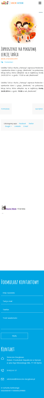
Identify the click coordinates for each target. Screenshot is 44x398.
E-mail (25, 126)
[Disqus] (22, 164)
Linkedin (17, 126)
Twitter (31, 123)
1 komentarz (8, 62)
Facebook (22, 123)
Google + (8, 126)
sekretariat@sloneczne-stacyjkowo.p (21, 379)
